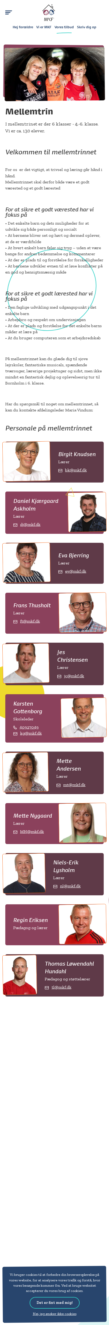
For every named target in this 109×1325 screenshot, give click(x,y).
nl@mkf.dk (70, 885)
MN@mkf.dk (32, 831)
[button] (8, 12)
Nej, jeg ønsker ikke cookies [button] (54, 1314)
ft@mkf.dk (30, 621)
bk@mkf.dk (76, 469)
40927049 (29, 727)
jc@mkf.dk (74, 675)
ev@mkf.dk (75, 571)
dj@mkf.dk (30, 524)
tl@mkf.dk (61, 987)
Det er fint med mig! (55, 1302)
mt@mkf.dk (74, 784)
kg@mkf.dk (31, 733)
